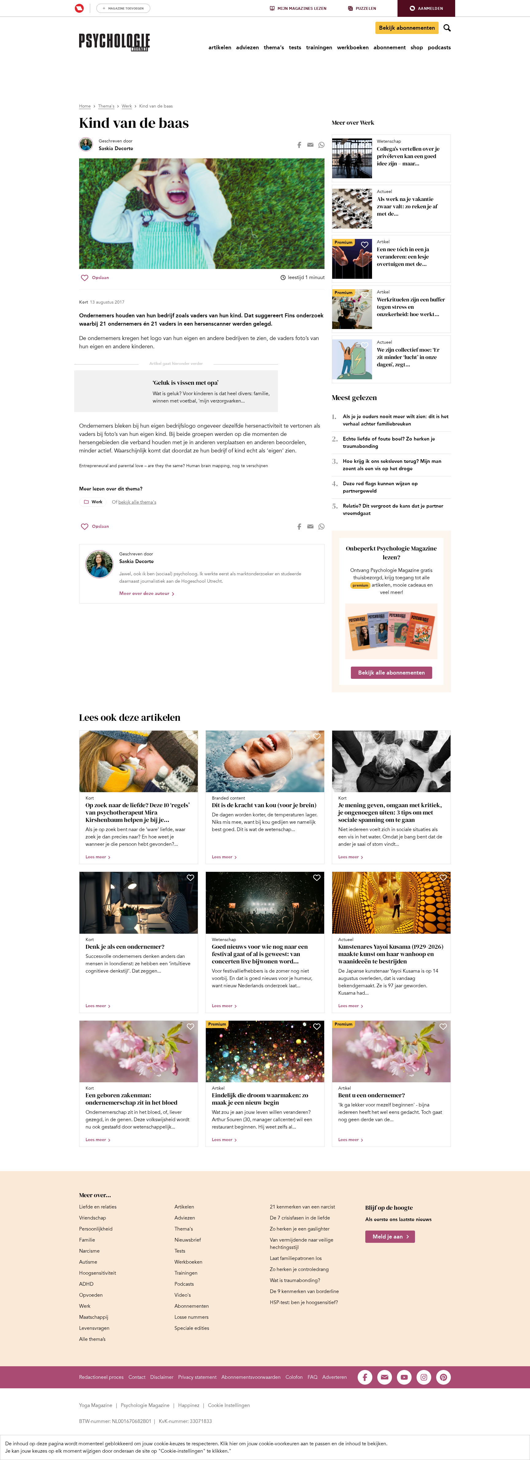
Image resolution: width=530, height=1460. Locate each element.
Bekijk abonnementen (407, 28)
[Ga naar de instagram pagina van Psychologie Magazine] (424, 1377)
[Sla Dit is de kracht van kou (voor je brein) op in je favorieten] (316, 736)
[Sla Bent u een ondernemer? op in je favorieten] (443, 1027)
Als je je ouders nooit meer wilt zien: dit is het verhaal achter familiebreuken (395, 420)
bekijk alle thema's (137, 502)
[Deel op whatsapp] (321, 145)
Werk (127, 106)
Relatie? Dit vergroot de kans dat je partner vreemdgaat (393, 509)
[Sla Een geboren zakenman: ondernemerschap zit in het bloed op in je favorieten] (190, 1027)
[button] (426, 8)
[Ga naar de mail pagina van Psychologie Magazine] (384, 1377)
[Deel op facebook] (299, 145)
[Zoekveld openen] (447, 28)
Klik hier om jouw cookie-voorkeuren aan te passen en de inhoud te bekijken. (303, 1444)
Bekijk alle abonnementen (391, 672)
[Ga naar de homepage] (114, 42)
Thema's (106, 106)
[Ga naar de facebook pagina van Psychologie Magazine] (365, 1377)
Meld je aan (388, 1236)
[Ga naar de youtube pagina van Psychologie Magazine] (404, 1377)
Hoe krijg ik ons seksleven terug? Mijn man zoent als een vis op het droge (392, 464)
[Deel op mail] (310, 145)
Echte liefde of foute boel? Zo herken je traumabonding (389, 442)
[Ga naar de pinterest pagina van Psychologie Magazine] (443, 1377)
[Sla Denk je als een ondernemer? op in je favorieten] (190, 878)
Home (85, 106)
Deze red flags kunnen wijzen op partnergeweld (380, 487)
